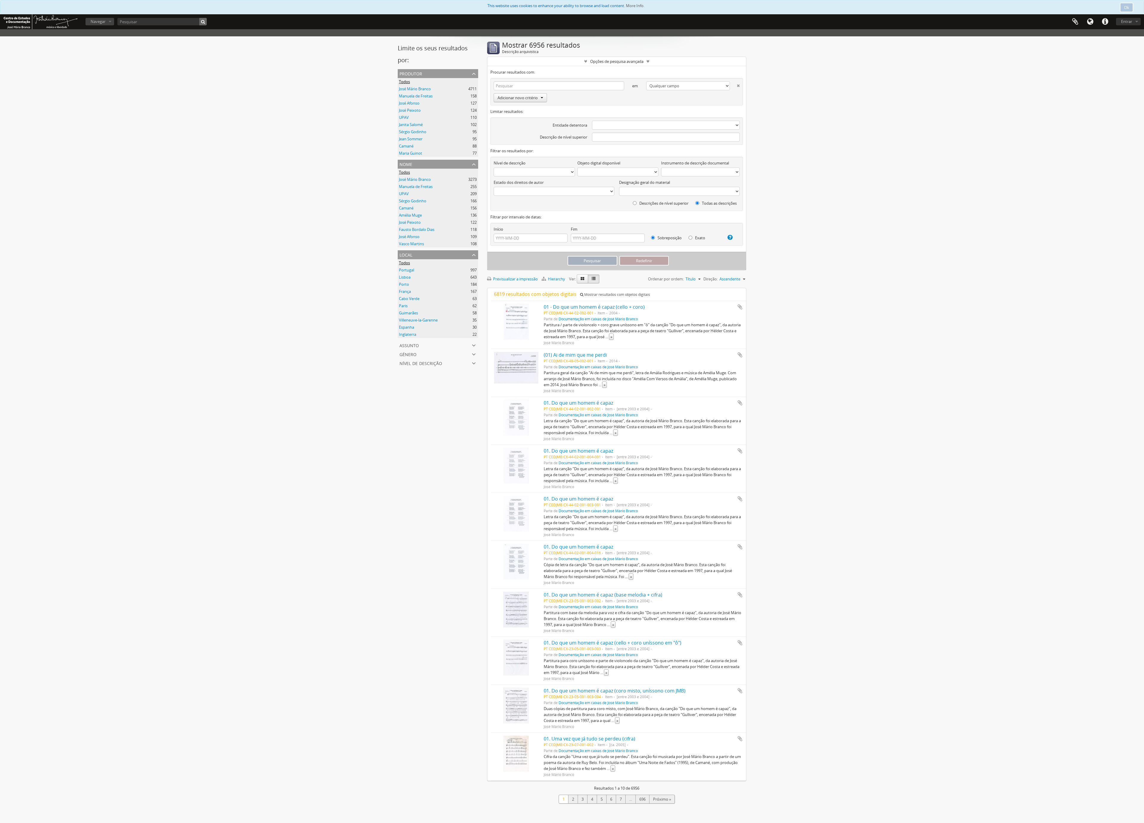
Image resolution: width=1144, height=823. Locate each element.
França (405, 291)
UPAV (404, 117)
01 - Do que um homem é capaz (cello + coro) (594, 307)
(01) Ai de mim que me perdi (575, 355)
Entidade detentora (570, 125)
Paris (403, 305)
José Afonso (409, 103)
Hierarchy (556, 279)
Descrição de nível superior (563, 137)
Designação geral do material (644, 182)
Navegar (98, 21)
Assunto (409, 345)
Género (408, 354)
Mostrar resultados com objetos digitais (616, 294)
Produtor (411, 73)
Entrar (1126, 21)
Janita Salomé (411, 124)
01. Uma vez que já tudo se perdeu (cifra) (589, 738)
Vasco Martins (411, 243)
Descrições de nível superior (663, 203)
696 (642, 799)
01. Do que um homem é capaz (578, 403)
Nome (406, 164)
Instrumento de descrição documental (695, 163)
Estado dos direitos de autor (519, 182)
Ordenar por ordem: (666, 279)
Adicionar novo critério (518, 97)
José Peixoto (410, 110)
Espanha (406, 327)
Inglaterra (407, 334)
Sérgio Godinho (412, 131)
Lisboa (405, 277)
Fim (574, 229)
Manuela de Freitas (416, 96)
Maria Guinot (410, 153)
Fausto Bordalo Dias (416, 229)
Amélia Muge (410, 215)
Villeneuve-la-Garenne (418, 320)
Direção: (710, 279)
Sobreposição (669, 237)
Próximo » (662, 799)
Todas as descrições (719, 203)
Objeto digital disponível (598, 163)
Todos (404, 81)
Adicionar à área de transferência (740, 307)
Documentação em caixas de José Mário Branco (598, 318)
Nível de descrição (421, 363)
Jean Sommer (410, 139)
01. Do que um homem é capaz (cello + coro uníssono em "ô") (612, 642)
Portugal (406, 270)
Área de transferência (1075, 21)
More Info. (635, 5)
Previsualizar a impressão (515, 279)
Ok (1126, 7)
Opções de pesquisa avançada (617, 61)
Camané (406, 146)
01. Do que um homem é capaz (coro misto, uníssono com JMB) (615, 690)
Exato (699, 237)
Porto (404, 284)
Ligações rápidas (1105, 21)
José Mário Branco (415, 88)
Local (406, 254)
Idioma (1090, 21)
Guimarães (408, 313)
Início (498, 229)
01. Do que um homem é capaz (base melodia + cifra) (603, 594)
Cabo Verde (409, 298)
